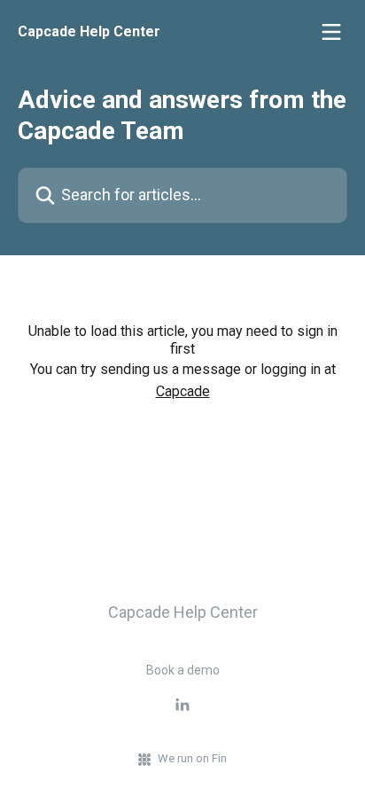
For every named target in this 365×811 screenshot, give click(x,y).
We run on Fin (192, 758)
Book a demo (183, 670)
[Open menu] (331, 32)
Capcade (183, 391)
